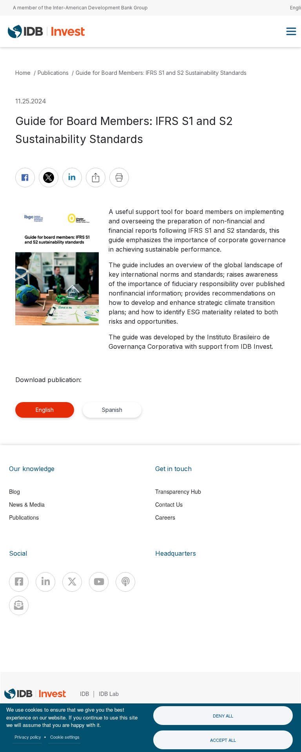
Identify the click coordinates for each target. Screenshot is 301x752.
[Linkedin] (45, 582)
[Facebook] (19, 582)
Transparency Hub (178, 491)
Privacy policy (28, 737)
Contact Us (169, 504)
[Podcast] (125, 582)
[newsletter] (19, 605)
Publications (53, 72)
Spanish (112, 409)
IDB (84, 694)
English (45, 409)
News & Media (27, 504)
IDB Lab (109, 694)
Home (23, 72)
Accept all (223, 740)
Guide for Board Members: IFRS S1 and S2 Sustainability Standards (161, 72)
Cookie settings (65, 737)
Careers (165, 517)
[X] (72, 582)
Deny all (223, 715)
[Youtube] (99, 582)
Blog (14, 491)
